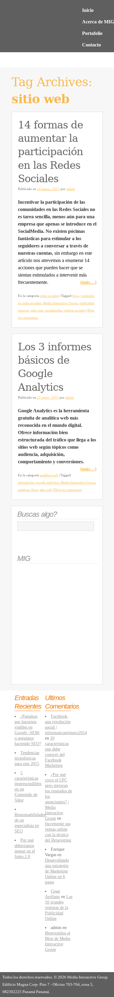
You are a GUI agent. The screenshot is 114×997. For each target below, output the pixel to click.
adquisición (26, 482)
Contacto (91, 44)
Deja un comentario (68, 490)
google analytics (47, 482)
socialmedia (53, 310)
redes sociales (49, 296)
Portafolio (92, 33)
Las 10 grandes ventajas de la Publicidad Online (58, 907)
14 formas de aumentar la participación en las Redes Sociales (50, 152)
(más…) (88, 282)
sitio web (37, 310)
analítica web (49, 475)
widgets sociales (74, 310)
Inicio (88, 10)
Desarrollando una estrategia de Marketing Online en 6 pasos (57, 871)
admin (70, 189)
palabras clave (28, 490)
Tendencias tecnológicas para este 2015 (27, 758)
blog (75, 296)
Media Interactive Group (60, 303)
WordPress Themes (91, 967)
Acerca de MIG (98, 21)
